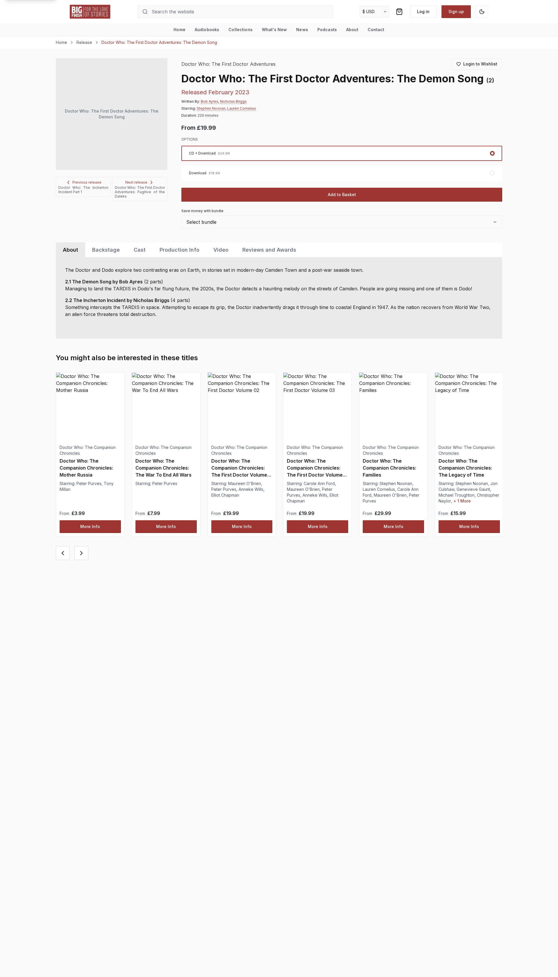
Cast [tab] (140, 250)
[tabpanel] (279, 298)
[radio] (341, 153)
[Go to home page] (90, 12)
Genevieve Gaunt (473, 489)
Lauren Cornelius (241, 108)
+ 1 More (462, 500)
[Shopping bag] (399, 11)
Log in (423, 11)
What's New (274, 29)
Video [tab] (220, 250)
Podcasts (327, 29)
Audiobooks (207, 29)
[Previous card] (63, 553)
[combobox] (341, 222)
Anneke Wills (251, 489)
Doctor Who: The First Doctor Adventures (228, 64)
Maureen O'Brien (244, 483)
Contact (376, 29)
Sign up (456, 11)
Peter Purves (88, 483)
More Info (90, 526)
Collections (240, 29)
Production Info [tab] (179, 250)
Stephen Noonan (211, 108)
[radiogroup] (341, 163)
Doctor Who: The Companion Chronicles (88, 450)
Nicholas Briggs (233, 101)
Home (179, 29)
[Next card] (81, 553)
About (352, 29)
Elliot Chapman (225, 495)
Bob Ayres (209, 101)
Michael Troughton (457, 495)
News (302, 29)
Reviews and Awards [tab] (269, 250)
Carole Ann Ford (319, 483)
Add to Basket (342, 194)
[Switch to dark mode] (481, 11)
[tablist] (279, 249)
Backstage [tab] (106, 250)
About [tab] (70, 250)
